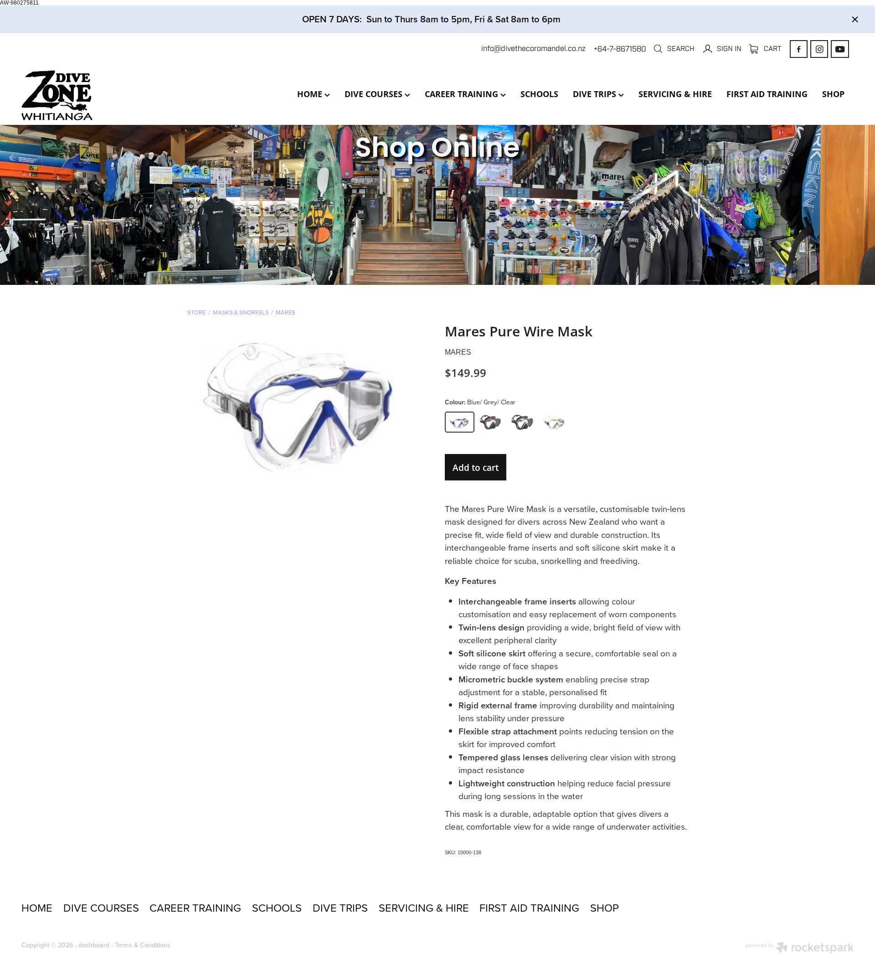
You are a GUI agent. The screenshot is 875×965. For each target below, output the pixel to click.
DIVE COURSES (375, 94)
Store (196, 312)
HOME (310, 94)
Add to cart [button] (476, 467)
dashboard (93, 945)
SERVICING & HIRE (675, 94)
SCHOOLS (539, 94)
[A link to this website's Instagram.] (819, 49)
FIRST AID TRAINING (767, 94)
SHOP (833, 94)
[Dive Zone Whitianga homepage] (104, 95)
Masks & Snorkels (241, 312)
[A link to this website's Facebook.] (799, 49)
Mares (285, 312)
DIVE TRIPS (595, 94)
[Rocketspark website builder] (800, 948)
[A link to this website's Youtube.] (840, 49)
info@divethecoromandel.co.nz (533, 49)
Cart (772, 48)
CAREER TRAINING (462, 94)
